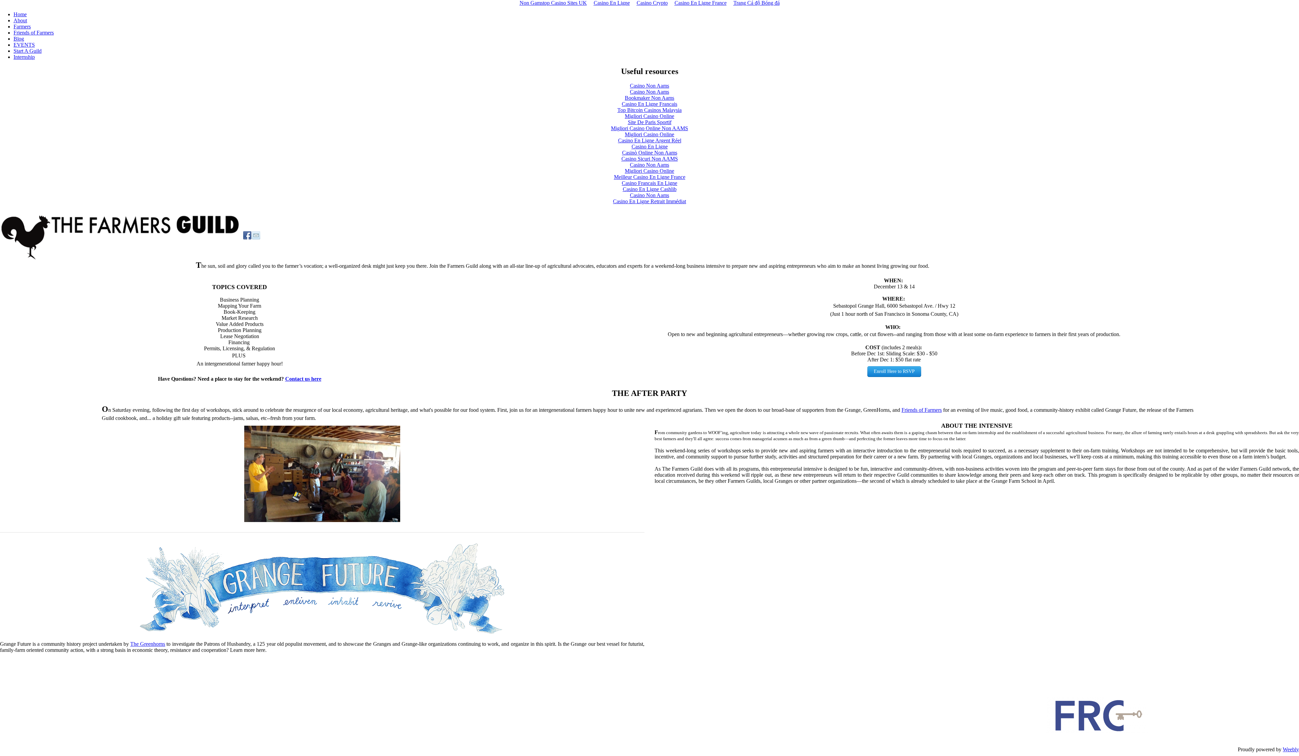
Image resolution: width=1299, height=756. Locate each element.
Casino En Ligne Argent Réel (649, 140)
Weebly (1291, 749)
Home (20, 14)
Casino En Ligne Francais (649, 104)
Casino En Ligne (650, 146)
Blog (19, 39)
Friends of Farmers (34, 33)
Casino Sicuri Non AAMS (649, 159)
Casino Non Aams (649, 86)
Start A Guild (28, 51)
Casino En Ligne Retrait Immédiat (649, 201)
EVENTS (24, 45)
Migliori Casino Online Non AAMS (649, 128)
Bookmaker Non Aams (649, 98)
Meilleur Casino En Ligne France (649, 177)
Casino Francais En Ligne (649, 183)
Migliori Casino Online (649, 116)
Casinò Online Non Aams (649, 153)
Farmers (22, 26)
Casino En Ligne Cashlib (650, 189)
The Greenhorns (147, 644)
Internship (24, 57)
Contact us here (303, 379)
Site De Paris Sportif (649, 122)
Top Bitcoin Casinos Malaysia (649, 110)
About (20, 20)
